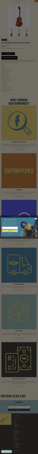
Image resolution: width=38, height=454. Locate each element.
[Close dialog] (36, 219)
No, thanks (10, 233)
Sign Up (10, 230)
